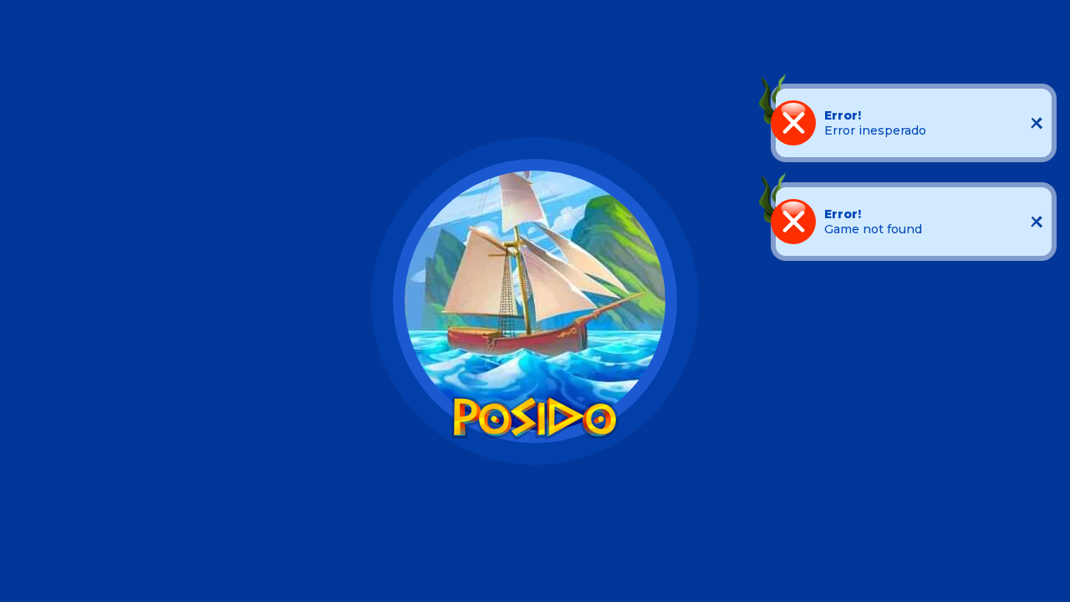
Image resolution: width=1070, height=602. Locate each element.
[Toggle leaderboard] (535, 41)
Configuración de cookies (360, 574)
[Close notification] (1036, 123)
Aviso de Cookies (484, 541)
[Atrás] (20, 25)
